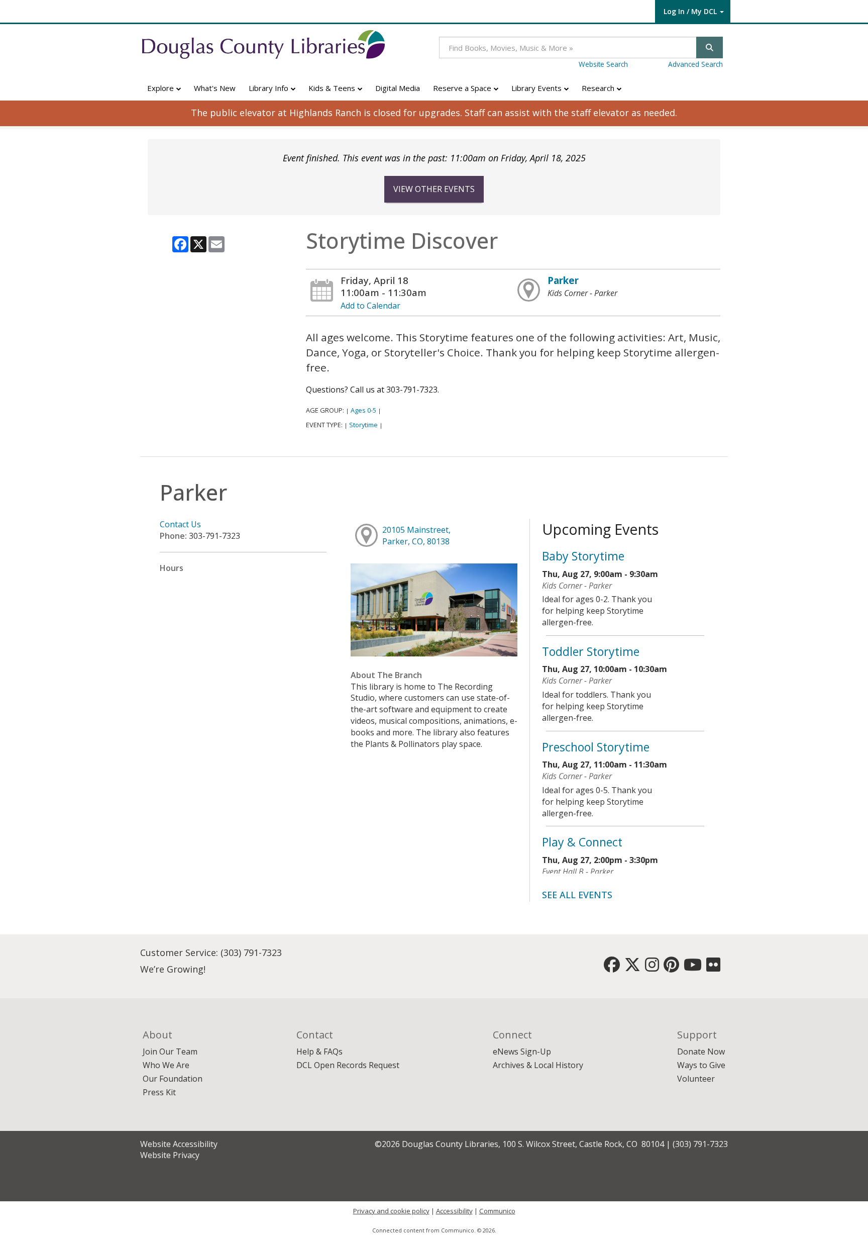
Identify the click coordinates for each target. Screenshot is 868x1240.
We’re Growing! (172, 969)
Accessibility (454, 1210)
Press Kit (159, 1092)
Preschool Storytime (595, 747)
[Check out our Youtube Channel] (693, 967)
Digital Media (397, 88)
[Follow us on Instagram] (652, 967)
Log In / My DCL (690, 11)
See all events (577, 895)
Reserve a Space (463, 88)
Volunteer (696, 1078)
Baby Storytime (583, 556)
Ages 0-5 (363, 410)
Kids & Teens (332, 88)
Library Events (537, 88)
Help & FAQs (319, 1051)
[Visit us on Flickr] (713, 967)
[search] (709, 47)
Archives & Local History (538, 1065)
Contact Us (180, 524)
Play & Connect (582, 842)
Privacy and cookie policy (391, 1210)
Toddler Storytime (590, 651)
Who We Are (166, 1065)
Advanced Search (695, 64)
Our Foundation (172, 1078)
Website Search (603, 64)
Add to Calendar (370, 305)
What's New (215, 88)
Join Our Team (170, 1051)
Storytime (363, 424)
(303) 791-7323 (251, 952)
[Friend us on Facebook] (612, 967)
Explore (161, 88)
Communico (497, 1210)
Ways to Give (701, 1065)
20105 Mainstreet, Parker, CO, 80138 (416, 535)
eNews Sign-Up (522, 1051)
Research (599, 88)
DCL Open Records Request (347, 1065)
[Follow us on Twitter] (632, 967)
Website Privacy (169, 1155)
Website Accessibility (179, 1144)
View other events (434, 189)
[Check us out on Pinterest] (671, 967)
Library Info (269, 88)
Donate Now (701, 1051)
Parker (563, 280)
